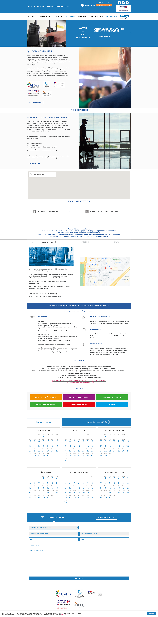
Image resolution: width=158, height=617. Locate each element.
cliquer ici (64, 615)
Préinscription (111, 16)
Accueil (31, 16)
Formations (70, 16)
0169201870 (89, 5)
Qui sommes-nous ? (44, 16)
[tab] (47, 242)
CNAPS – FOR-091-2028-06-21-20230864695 (79, 383)
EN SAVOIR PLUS (104, 36)
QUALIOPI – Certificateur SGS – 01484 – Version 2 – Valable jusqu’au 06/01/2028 (79, 381)
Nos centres (58, 16)
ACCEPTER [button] (151, 614)
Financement (83, 16)
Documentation (97, 16)
